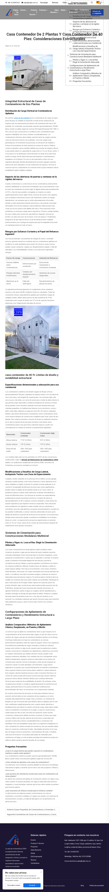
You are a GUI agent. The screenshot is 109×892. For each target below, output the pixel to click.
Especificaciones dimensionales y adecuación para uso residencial (87, 42)
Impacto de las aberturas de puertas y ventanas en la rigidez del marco (86, 24)
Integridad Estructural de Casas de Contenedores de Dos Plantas (84, 12)
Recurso (33, 860)
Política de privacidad (97, 885)
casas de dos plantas (22, 118)
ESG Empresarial (36, 856)
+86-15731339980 (84, 856)
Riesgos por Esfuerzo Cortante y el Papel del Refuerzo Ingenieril (86, 30)
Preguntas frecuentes (79, 3)
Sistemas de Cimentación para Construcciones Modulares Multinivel (85, 55)
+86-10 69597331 (14, 3)
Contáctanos (35, 863)
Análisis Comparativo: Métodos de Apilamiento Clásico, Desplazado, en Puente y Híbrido (87, 75)
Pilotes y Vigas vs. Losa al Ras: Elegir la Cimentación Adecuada (86, 61)
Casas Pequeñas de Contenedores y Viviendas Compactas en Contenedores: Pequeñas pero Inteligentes (58, 809)
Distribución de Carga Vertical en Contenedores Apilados (86, 17)
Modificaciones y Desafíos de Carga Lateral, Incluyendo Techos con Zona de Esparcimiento (87, 48)
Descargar (44, 3)
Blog (82, 885)
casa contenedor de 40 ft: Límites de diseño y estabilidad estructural (85, 36)
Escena (23, 10)
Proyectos (42, 10)
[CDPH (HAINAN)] (8, 12)
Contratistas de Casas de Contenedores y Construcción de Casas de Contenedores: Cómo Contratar (57, 814)
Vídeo (64, 3)
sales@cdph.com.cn (31, 3)
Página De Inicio (15, 12)
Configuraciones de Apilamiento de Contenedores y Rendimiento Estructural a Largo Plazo (84, 67)
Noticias (55, 3)
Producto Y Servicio (33, 12)
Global (63, 10)
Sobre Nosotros (54, 11)
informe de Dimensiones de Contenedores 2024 (40, 460)
